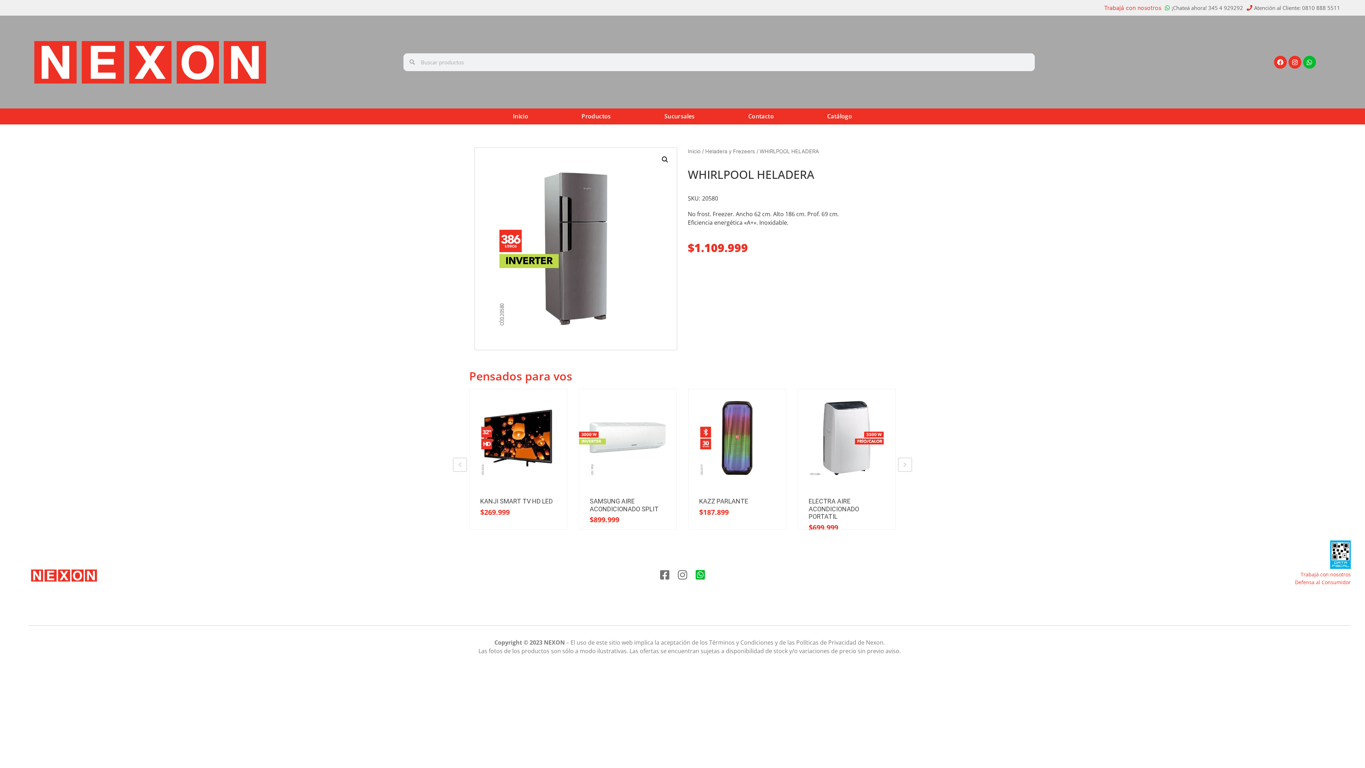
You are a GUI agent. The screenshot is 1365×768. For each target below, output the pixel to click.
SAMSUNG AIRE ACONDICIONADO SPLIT (624, 505)
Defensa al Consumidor (1323, 582)
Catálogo (839, 116)
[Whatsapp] (1309, 62)
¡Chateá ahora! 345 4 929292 (1207, 7)
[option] (518, 459)
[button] (665, 159)
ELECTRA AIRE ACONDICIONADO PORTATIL (834, 508)
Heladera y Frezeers (730, 151)
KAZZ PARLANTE (723, 501)
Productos (596, 116)
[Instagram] (1295, 62)
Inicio (520, 116)
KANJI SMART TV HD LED (516, 501)
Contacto (761, 116)
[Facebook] (1280, 62)
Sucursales (679, 116)
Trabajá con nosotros (1132, 7)
